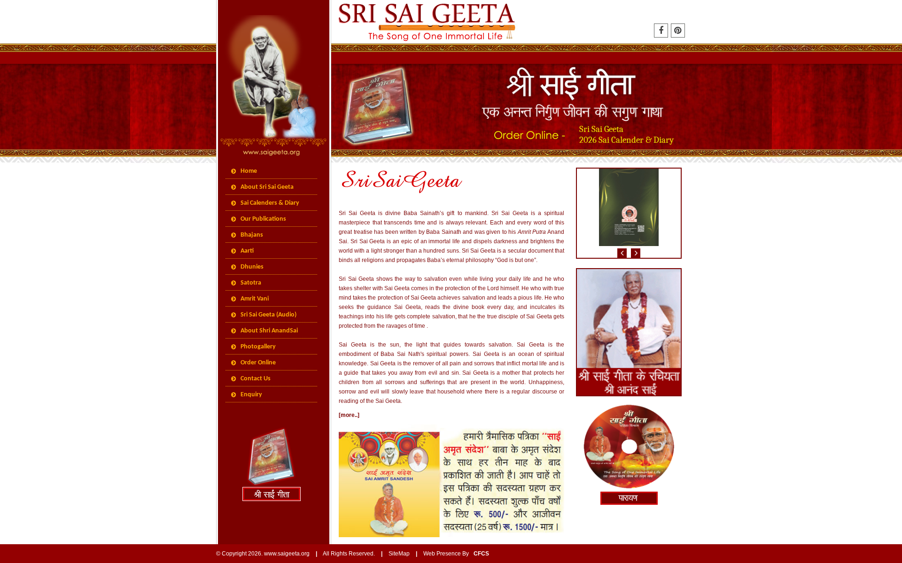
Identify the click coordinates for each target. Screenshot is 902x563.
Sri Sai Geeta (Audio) (268, 314)
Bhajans (252, 235)
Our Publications (263, 219)
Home (249, 171)
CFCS (481, 553)
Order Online (258, 362)
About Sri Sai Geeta (267, 187)
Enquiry (251, 394)
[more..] (349, 415)
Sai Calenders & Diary (270, 203)
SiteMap (399, 553)
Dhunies (252, 266)
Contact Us (256, 378)
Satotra (251, 282)
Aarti (247, 251)
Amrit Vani (255, 298)
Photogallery (258, 346)
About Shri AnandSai (269, 330)
